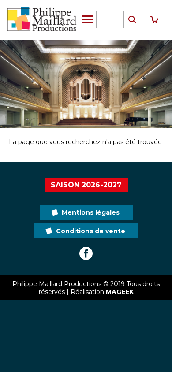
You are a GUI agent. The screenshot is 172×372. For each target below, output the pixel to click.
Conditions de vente (90, 231)
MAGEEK (120, 292)
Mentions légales (91, 212)
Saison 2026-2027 (86, 185)
